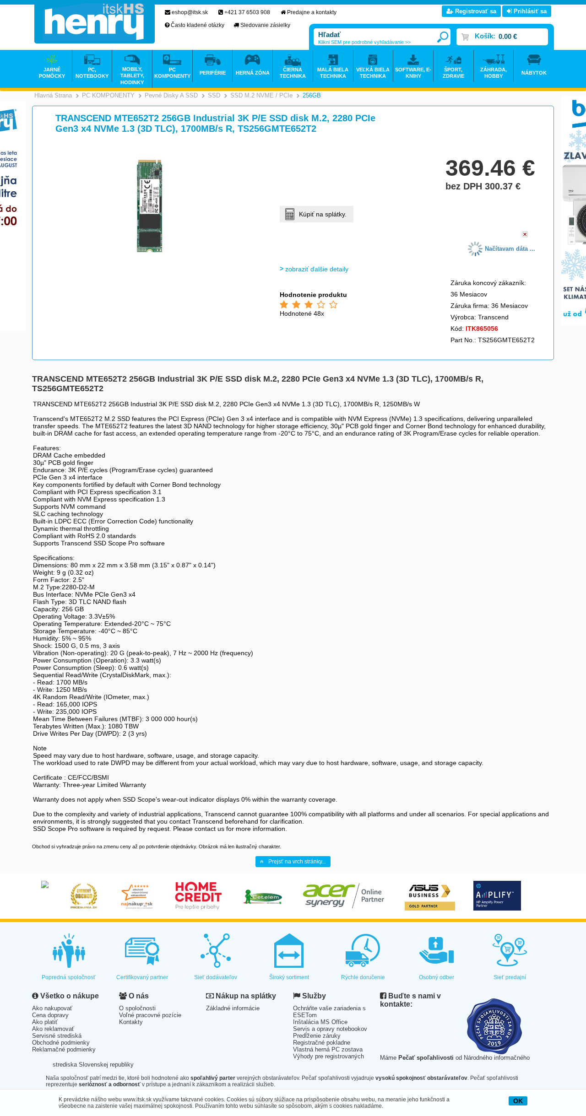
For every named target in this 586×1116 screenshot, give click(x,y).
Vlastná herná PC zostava (328, 1049)
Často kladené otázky (197, 25)
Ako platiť (45, 1022)
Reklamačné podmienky (64, 1049)
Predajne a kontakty (311, 12)
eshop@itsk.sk (190, 12)
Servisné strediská (56, 1035)
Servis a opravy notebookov (330, 1028)
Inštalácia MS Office (320, 1022)
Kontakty (131, 1022)
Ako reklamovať (53, 1028)
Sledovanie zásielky (265, 25)
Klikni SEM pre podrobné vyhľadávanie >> (364, 42)
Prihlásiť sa (529, 11)
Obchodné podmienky (61, 1042)
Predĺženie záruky (317, 1035)
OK (518, 1101)
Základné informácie (233, 1008)
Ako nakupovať (52, 1008)
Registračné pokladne (321, 1042)
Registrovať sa (474, 11)
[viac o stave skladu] (525, 235)
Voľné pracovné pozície (150, 1015)
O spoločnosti (137, 1008)
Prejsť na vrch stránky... (297, 861)
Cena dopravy (50, 1015)
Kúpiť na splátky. (323, 214)
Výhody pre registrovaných (328, 1056)
